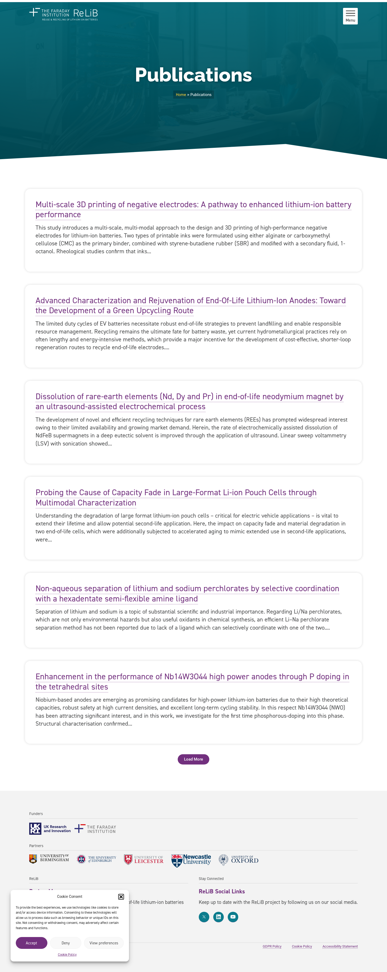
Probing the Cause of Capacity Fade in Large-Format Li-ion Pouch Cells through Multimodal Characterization (176, 497)
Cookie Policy (67, 954)
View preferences (104, 943)
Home (181, 94)
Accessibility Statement (340, 946)
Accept (31, 943)
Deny (66, 943)
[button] (121, 896)
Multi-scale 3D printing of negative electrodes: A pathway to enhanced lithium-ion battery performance (193, 209)
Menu (350, 20)
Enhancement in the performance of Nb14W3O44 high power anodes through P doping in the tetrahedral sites (192, 681)
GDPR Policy (272, 946)
